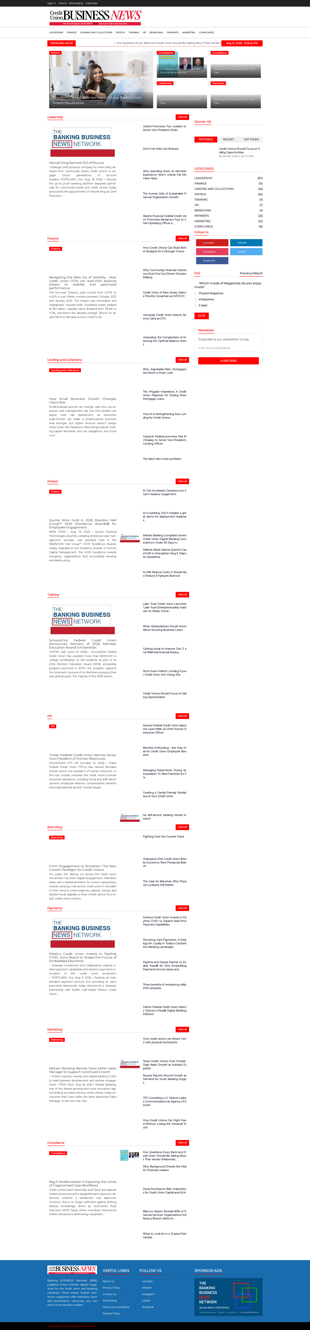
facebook (209, 260)
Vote (201, 315)
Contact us (109, 1294)
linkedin (242, 242)
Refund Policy (111, 1313)
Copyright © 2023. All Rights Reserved (71, 1326)
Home (62, 3)
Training (134, 32)
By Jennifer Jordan (229, 156)
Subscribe (91, 3)
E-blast (203, 305)
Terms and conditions (116, 1307)
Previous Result (251, 273)
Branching (156, 32)
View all (182, 116)
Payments (173, 32)
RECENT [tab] (228, 139)
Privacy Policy (111, 1287)
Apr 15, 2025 (247, 156)
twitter (241, 251)
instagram (209, 251)
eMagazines (206, 299)
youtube (208, 242)
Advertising (76, 3)
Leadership (56, 32)
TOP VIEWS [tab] (251, 139)
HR (144, 32)
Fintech (120, 32)
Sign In (51, 3)
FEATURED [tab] (206, 139)
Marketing (188, 32)
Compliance (206, 32)
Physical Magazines (211, 293)
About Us (108, 1281)
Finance (72, 32)
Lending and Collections (96, 32)
